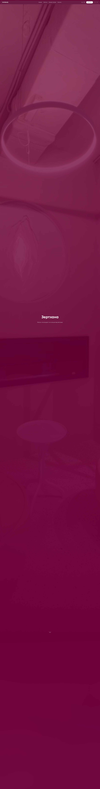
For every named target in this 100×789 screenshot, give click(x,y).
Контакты (59, 2)
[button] (82, 2)
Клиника (40, 2)
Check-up (45, 2)
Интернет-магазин (52, 2)
